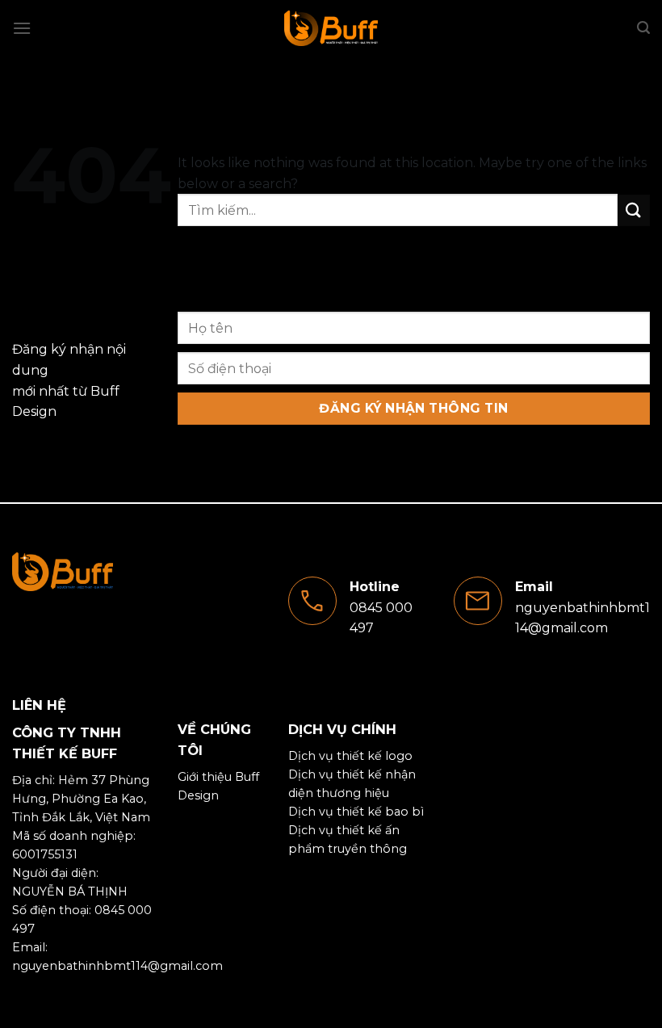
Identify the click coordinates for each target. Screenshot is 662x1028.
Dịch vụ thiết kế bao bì (356, 811)
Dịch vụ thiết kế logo (350, 756)
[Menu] (21, 28)
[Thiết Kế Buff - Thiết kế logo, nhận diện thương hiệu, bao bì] (331, 28)
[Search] (643, 28)
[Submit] (634, 210)
